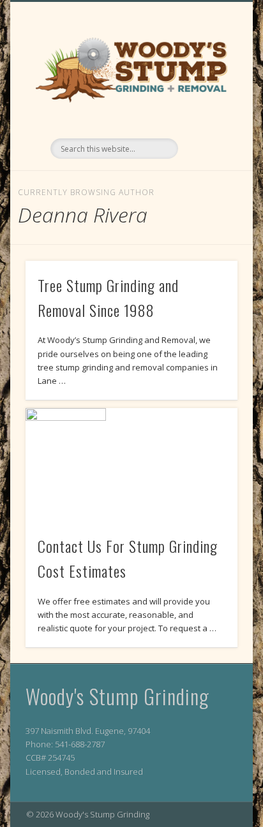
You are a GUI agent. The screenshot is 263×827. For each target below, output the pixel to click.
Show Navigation (206, 114)
